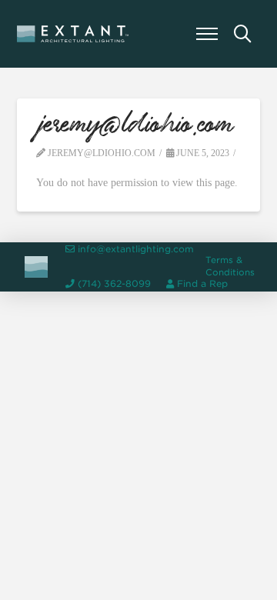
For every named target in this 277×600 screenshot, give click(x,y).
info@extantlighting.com (136, 249)
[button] (207, 33)
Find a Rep (202, 283)
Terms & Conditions (230, 266)
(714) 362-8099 (114, 283)
